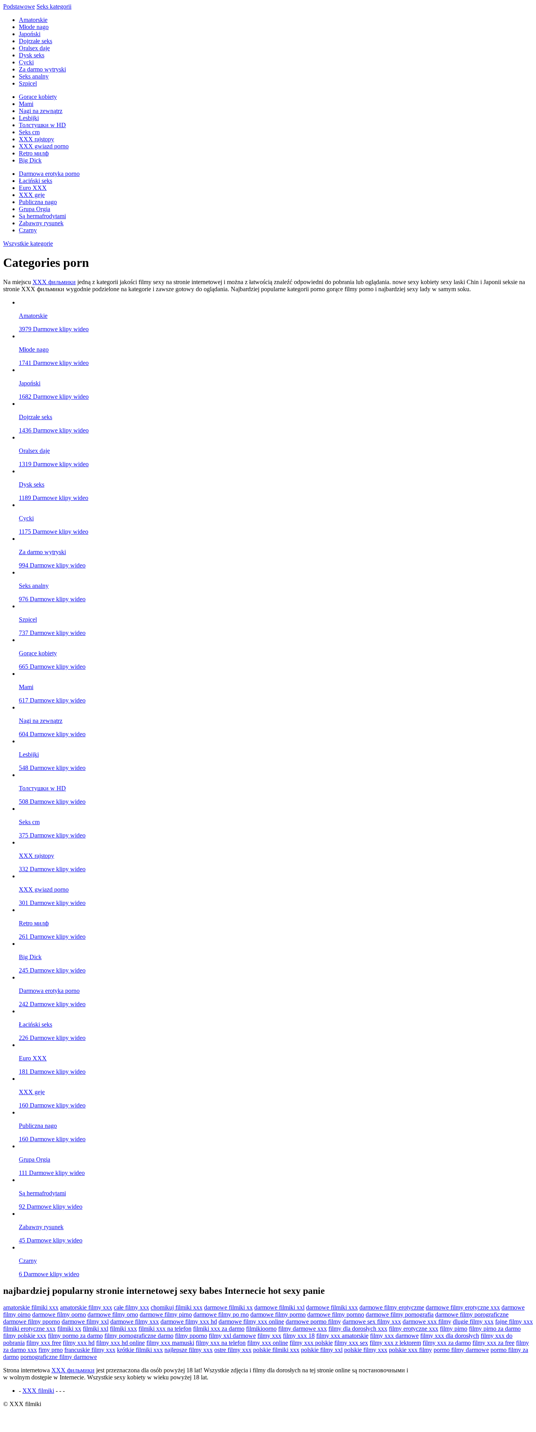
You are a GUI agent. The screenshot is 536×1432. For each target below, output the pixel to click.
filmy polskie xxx (24, 1335)
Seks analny (34, 76)
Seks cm (29, 132)
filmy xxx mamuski (170, 1342)
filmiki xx (69, 1328)
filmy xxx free (43, 1342)
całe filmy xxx (131, 1307)
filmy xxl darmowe (232, 1335)
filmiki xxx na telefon (165, 1328)
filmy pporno (191, 1335)
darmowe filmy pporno (31, 1321)
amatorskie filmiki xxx (30, 1307)
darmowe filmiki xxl (279, 1307)
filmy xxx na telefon (221, 1342)
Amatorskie (33, 19)
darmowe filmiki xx (228, 1307)
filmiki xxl (95, 1328)
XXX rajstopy (36, 139)
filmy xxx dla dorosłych (449, 1335)
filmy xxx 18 (299, 1335)
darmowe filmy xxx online (251, 1321)
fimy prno (50, 1349)
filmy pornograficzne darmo (138, 1335)
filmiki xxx (123, 1328)
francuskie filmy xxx (89, 1349)
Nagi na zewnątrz (40, 111)
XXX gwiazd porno (44, 146)
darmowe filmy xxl (85, 1321)
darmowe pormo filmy (313, 1321)
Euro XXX (33, 187)
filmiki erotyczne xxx (29, 1328)
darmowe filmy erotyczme (391, 1307)
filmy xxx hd (79, 1342)
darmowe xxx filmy (427, 1321)
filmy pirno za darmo (495, 1328)
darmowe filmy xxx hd (188, 1321)
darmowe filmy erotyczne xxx (463, 1307)
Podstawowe (19, 6)
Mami (26, 103)
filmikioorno (261, 1328)
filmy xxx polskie (311, 1342)
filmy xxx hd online (120, 1342)
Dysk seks (31, 55)
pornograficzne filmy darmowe (58, 1357)
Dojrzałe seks (35, 41)
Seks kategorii (53, 6)
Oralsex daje (34, 48)
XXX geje (32, 195)
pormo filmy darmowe (461, 1349)
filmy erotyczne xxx (413, 1328)
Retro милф (34, 153)
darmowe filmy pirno (166, 1314)
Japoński (29, 34)
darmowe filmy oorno (59, 1314)
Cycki (26, 62)
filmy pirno (453, 1328)
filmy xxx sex (351, 1342)
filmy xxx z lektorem (395, 1342)
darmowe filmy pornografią (400, 1314)
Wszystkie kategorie (28, 243)
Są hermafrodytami (42, 216)
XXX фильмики (54, 282)
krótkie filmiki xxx (140, 1349)
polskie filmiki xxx (276, 1349)
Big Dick (30, 160)
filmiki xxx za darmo (218, 1328)
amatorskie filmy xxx (86, 1307)
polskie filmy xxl (322, 1349)
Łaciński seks (35, 180)
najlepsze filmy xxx (188, 1349)
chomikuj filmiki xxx (176, 1307)
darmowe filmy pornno (335, 1314)
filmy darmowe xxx (302, 1328)
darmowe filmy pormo (278, 1314)
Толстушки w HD (42, 125)
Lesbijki (29, 118)
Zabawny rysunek (41, 223)
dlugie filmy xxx (473, 1321)
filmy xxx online (267, 1342)
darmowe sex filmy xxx (372, 1321)
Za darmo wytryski (42, 69)
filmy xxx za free (493, 1342)
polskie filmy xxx (365, 1349)
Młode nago (34, 27)
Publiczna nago (38, 202)
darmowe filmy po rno (221, 1314)
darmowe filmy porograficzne (472, 1314)
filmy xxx (269, 1335)
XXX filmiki (38, 1390)
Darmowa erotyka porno (49, 173)
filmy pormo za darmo (75, 1335)
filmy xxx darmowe (394, 1335)
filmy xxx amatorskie (342, 1335)
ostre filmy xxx (233, 1349)
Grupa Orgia (34, 209)
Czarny (28, 230)
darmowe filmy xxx (134, 1321)
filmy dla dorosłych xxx (357, 1328)
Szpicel (28, 83)
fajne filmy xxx (514, 1321)
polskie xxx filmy (410, 1349)
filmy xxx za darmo (447, 1342)
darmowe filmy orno (113, 1314)
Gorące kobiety (38, 96)
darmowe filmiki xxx (332, 1307)
